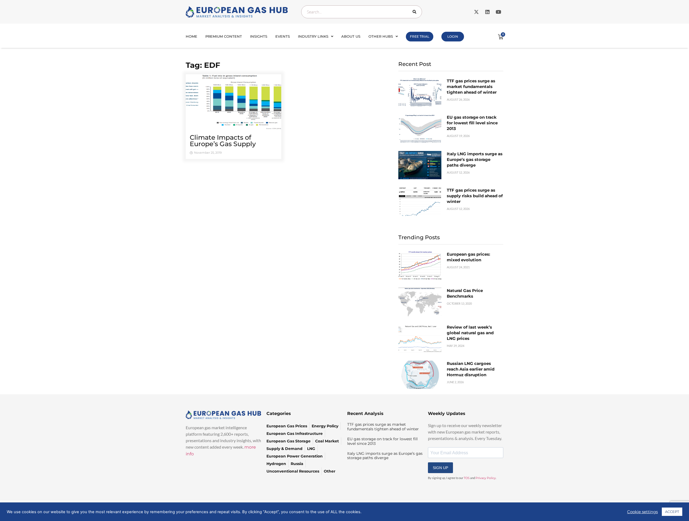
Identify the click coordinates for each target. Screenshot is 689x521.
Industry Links (313, 36)
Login (452, 36)
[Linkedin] (487, 12)
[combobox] (361, 11)
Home (191, 36)
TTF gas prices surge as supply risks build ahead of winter (475, 196)
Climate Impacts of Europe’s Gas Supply (223, 140)
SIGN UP (440, 468)
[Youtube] (498, 12)
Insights (258, 36)
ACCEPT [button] (672, 511)
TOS (467, 478)
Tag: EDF (203, 65)
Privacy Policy (486, 478)
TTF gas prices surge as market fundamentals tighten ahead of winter (472, 86)
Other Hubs (380, 36)
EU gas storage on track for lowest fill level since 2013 (472, 123)
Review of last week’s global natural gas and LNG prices (470, 333)
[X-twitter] (476, 12)
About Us (350, 36)
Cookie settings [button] (642, 511)
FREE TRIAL (419, 36)
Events (282, 36)
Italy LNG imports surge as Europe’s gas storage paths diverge (474, 159)
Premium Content (223, 36)
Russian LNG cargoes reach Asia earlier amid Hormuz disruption (470, 369)
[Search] (416, 11)
